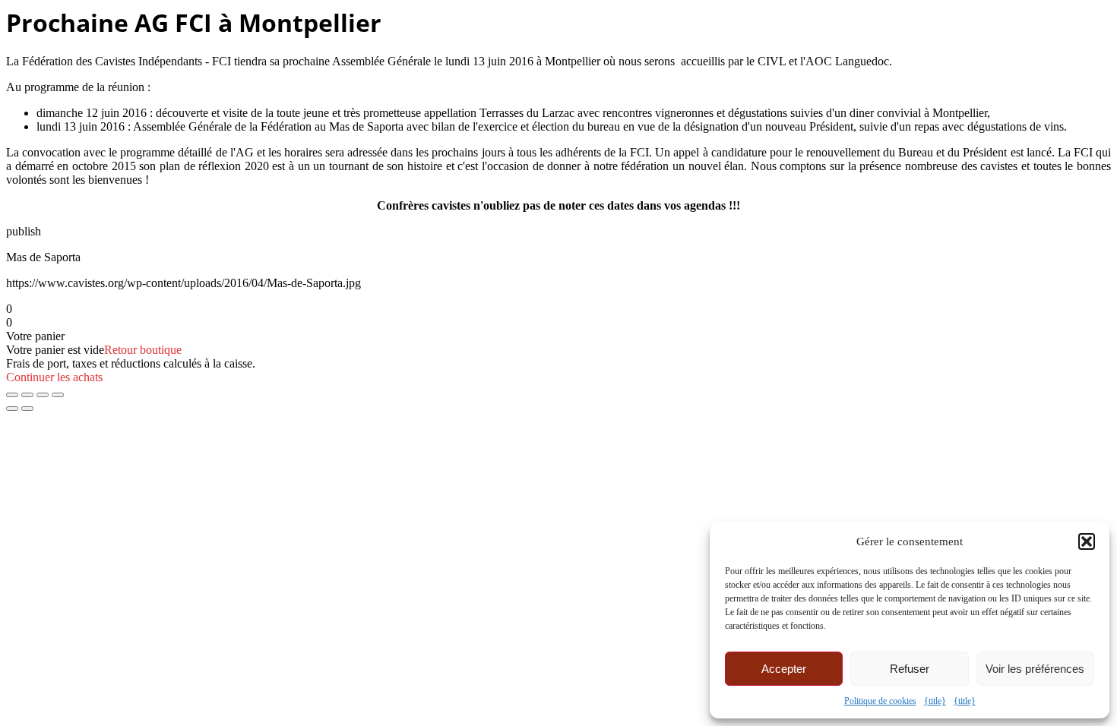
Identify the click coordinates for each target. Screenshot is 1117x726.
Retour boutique (143, 349)
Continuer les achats (54, 377)
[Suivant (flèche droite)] (27, 408)
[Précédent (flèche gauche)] (12, 408)
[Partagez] (42, 395)
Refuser (909, 668)
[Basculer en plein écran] (27, 395)
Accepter (783, 668)
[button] (1086, 541)
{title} (935, 701)
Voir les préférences (1035, 668)
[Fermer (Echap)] (58, 395)
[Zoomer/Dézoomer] (12, 395)
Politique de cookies (880, 701)
